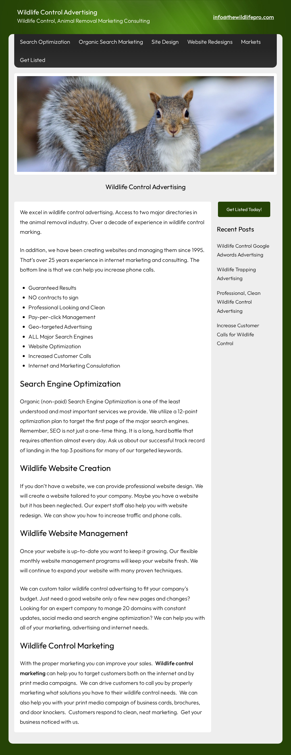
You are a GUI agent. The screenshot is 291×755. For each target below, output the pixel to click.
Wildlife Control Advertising (57, 12)
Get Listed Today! (244, 209)
